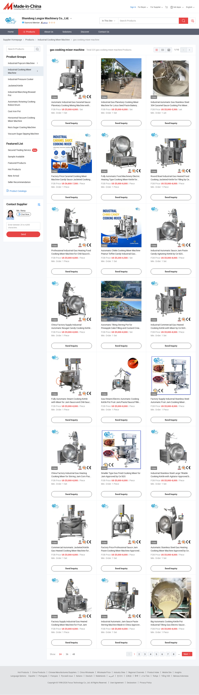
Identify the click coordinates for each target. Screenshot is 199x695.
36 (67, 654)
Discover (85, 31)
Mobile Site (166, 672)
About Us (48, 31)
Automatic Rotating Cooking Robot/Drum (21, 103)
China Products (38, 672)
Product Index (153, 672)
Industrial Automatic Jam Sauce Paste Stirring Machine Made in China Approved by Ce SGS (121, 624)
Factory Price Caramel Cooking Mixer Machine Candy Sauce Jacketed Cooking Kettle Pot (70, 179)
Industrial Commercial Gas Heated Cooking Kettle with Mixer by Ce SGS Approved (168, 328)
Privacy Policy (146, 682)
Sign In (133, 7)
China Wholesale (87, 672)
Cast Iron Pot (14, 111)
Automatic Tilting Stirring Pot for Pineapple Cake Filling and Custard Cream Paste (121, 328)
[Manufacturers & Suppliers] (23, 6)
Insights (178, 672)
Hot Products (23, 672)
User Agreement (117, 682)
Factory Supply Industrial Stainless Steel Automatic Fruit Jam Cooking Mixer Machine (170, 402)
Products (30, 31)
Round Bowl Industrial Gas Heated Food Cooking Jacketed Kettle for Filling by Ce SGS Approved (170, 179)
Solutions (67, 31)
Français (54, 676)
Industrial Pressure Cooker (20, 79)
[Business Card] (39, 204)
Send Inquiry (71, 123)
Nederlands (100, 676)
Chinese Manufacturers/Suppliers (62, 672)
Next (186, 653)
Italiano (79, 676)
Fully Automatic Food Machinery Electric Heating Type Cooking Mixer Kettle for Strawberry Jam (120, 179)
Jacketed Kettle (15, 85)
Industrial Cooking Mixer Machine (19, 71)
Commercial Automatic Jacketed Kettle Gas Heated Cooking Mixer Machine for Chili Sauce (70, 550)
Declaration (132, 682)
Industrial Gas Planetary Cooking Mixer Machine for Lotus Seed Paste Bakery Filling (120, 105)
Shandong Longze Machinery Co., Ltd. (45, 18)
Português (43, 676)
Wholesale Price (104, 672)
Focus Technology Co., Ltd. (79, 682)
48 (73, 654)
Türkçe (155, 676)
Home (11, 31)
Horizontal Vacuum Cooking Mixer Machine (21, 119)
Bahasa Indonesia (180, 676)
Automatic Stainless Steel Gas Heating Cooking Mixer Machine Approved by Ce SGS (170, 550)
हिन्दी (136, 676)
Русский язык (67, 676)
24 (60, 654)
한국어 (120, 676)
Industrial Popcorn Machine (21, 63)
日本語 (129, 676)
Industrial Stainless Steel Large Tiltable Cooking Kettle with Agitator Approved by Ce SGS (170, 476)
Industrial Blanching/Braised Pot (21, 93)
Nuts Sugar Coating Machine (22, 127)
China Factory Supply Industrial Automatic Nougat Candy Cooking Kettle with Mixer (70, 328)
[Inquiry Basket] (167, 7)
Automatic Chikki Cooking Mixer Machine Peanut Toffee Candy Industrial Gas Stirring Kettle (120, 253)
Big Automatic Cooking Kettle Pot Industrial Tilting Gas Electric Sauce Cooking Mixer (167, 624)
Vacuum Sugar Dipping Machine (23, 133)
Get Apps (177, 7)
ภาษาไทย (145, 676)
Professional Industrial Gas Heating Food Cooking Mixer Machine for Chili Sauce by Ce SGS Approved (71, 253)
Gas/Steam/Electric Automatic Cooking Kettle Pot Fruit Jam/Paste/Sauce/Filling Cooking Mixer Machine (120, 402)
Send (23, 234)
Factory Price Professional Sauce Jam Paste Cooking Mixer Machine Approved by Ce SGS (120, 550)
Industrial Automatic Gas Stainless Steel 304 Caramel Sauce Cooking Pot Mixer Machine (170, 105)
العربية (111, 676)
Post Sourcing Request (193, 21)
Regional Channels (136, 672)
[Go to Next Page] (189, 49)
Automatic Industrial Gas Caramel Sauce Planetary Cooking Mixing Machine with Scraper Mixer (70, 105)
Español (31, 676)
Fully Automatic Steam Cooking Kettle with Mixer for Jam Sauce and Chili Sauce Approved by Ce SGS (71, 402)
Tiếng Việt (165, 676)
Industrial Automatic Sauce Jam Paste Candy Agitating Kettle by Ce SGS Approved (169, 253)
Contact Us (103, 31)
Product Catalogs (18, 190)
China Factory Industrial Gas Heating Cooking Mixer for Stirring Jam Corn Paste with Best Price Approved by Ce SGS (71, 476)
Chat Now (25, 214)
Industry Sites (119, 672)
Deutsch (89, 676)
